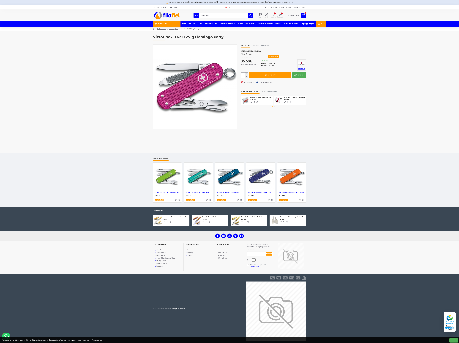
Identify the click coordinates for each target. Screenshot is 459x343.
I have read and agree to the (258, 266)
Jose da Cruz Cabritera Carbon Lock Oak (214, 217)
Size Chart (265, 45)
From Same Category (250, 91)
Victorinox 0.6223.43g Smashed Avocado (168, 192)
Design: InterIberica (179, 309)
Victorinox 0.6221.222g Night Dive (259, 192)
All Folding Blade (173, 29)
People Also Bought (161, 158)
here (100, 340)
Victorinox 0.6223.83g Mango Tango (291, 192)
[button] (272, 106)
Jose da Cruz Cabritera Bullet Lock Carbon (253, 217)
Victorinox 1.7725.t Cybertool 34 (294, 97)
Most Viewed (158, 211)
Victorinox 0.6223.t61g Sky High (228, 192)
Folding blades (161, 29)
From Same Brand (270, 91)
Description (245, 45)
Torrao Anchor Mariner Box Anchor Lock (176, 217)
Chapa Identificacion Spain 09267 (291, 217)
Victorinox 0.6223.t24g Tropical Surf (198, 192)
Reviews (255, 45)
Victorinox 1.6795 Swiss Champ (260, 97)
